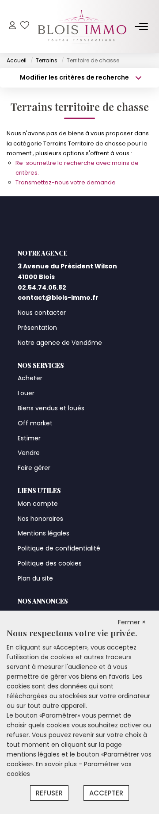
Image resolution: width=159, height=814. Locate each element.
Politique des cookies (50, 563)
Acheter (30, 378)
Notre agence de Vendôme (60, 342)
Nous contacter (42, 312)
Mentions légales (43, 533)
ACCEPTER (106, 793)
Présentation (37, 327)
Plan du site (35, 578)
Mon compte (38, 503)
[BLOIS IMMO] (82, 26)
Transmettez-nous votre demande (65, 182)
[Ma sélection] (24, 26)
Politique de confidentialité (59, 548)
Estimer (29, 438)
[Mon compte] (12, 26)
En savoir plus (57, 764)
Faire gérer (34, 467)
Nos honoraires (40, 518)
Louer (26, 393)
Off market (35, 423)
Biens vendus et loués (51, 408)
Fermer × (132, 622)
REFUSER (49, 793)
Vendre (29, 452)
